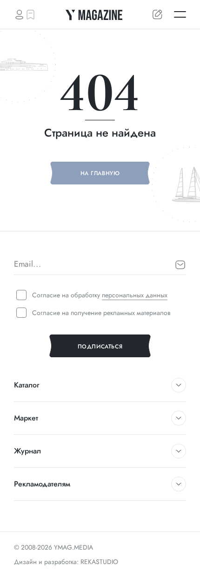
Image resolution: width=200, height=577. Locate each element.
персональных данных (134, 295)
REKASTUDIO (99, 561)
